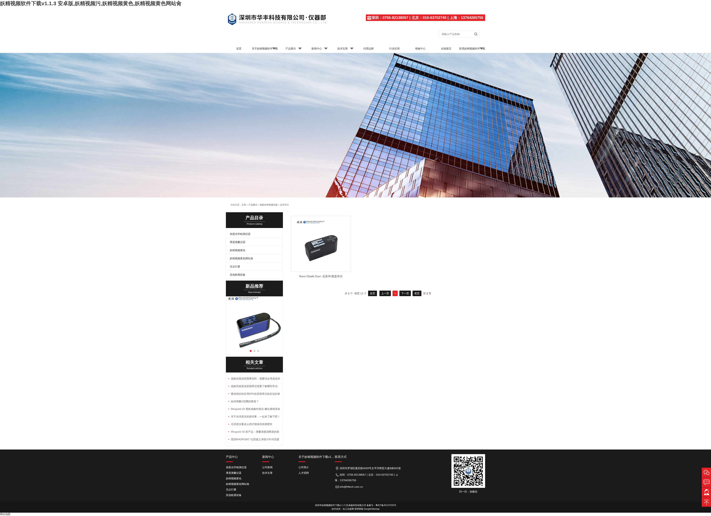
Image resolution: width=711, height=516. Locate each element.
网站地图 (5, 514)
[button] (251, 351)
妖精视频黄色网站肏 (241, 258)
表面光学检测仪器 (269, 205)
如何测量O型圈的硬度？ (245, 401)
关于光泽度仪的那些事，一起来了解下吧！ (255, 416)
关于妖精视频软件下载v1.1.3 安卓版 (265, 50)
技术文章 (342, 48)
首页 (238, 48)
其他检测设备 (237, 274)
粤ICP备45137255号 (385, 505)
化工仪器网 (348, 509)
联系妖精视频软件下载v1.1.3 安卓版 (472, 50)
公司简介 (303, 467)
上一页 (385, 293)
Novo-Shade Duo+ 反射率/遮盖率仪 (321, 276)
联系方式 (341, 456)
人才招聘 (303, 472)
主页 (244, 205)
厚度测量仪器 (237, 242)
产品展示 (291, 48)
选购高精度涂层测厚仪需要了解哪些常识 (254, 386)
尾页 (417, 293)
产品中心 (232, 456)
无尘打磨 (235, 266)
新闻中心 (316, 48)
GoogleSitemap (372, 509)
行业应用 (394, 48)
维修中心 (420, 48)
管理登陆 (358, 509)
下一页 (405, 293)
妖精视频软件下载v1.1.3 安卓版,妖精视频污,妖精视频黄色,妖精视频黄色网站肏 (90, 3)
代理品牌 (368, 48)
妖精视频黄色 (237, 250)
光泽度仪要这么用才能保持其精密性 (251, 424)
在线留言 (446, 48)
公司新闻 (267, 467)
